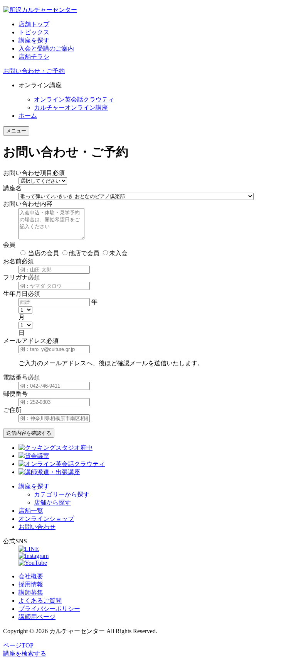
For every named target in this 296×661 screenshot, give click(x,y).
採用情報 (30, 584)
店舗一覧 (30, 510)
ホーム (27, 115)
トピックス (33, 32)
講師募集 (30, 592)
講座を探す (33, 40)
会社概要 (30, 576)
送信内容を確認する (28, 433)
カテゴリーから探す (61, 494)
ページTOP (18, 645)
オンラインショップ (46, 518)
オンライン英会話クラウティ (74, 99)
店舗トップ (33, 24)
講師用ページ (37, 617)
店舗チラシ (33, 56)
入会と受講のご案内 (46, 48)
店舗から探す (52, 502)
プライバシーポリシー (49, 608)
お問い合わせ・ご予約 (34, 71)
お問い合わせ (37, 527)
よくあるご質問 (40, 600)
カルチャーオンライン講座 (71, 107)
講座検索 (24, 653)
